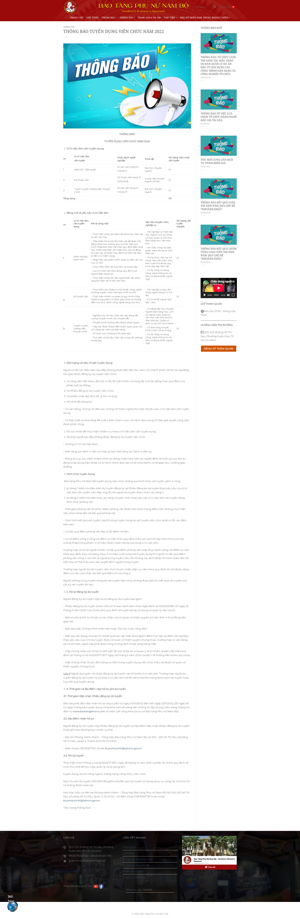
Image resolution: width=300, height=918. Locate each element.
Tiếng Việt (226, 7)
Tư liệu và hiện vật (134, 877)
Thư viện (169, 17)
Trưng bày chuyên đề (136, 865)
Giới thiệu (92, 17)
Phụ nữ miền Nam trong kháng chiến (204, 17)
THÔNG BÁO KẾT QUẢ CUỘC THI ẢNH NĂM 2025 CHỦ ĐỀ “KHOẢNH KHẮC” (218, 206)
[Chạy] (204, 295)
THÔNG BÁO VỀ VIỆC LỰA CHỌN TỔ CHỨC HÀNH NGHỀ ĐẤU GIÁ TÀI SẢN (219, 117)
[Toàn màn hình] (233, 295)
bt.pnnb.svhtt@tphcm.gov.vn (123, 748)
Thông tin (126, 17)
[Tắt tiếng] (228, 295)
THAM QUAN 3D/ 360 (149, 17)
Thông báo (69, 27)
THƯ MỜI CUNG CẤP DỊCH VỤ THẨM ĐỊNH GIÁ (217, 161)
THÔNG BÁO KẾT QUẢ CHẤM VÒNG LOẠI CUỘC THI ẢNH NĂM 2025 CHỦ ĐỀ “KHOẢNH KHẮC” (219, 253)
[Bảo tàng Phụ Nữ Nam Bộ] (70, 7)
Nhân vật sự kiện (133, 871)
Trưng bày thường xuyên (138, 859)
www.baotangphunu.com (89, 711)
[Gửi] (215, 7)
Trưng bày (108, 17)
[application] (219, 288)
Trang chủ (76, 17)
